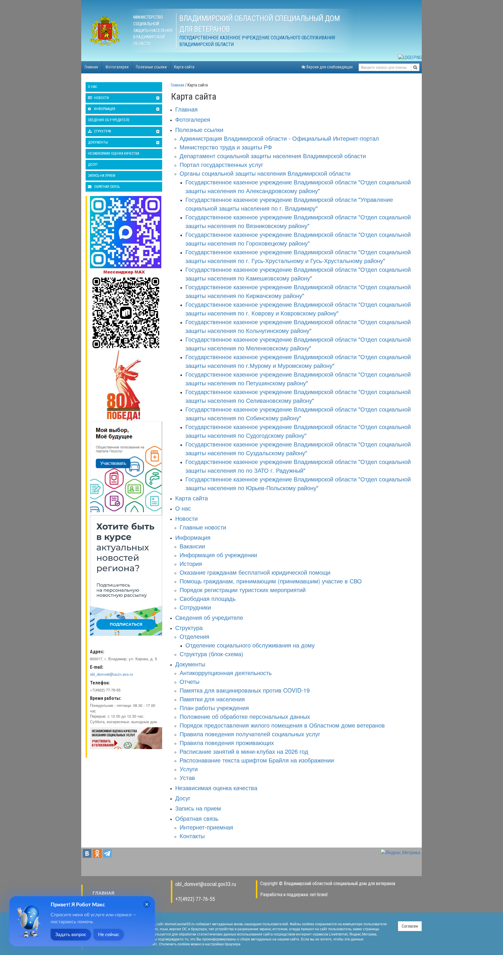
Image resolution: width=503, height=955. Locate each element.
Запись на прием (101, 176)
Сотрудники (195, 607)
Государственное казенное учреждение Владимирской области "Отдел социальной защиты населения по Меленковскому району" (298, 343)
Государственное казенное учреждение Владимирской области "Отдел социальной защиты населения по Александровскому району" (298, 186)
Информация (104, 109)
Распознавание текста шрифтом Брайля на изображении (257, 760)
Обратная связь (106, 187)
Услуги (189, 769)
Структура (102, 131)
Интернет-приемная (206, 827)
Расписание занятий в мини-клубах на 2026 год (244, 751)
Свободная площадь (207, 598)
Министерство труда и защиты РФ (226, 147)
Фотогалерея (117, 67)
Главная (91, 67)
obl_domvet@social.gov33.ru (205, 884)
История (191, 563)
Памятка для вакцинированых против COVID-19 (245, 690)
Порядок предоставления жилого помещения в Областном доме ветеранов (282, 725)
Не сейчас (108, 934)
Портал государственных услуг (221, 164)
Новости (101, 98)
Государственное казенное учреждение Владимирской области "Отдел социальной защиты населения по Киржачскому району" (298, 291)
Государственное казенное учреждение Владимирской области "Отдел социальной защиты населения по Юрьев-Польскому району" (298, 483)
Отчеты (189, 681)
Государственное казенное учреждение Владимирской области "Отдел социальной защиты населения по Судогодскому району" (298, 430)
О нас (92, 87)
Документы (98, 142)
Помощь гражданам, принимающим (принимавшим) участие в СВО (271, 581)
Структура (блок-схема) (211, 653)
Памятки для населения (212, 699)
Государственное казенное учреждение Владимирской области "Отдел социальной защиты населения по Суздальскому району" (298, 448)
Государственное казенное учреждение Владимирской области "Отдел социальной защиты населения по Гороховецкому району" (298, 238)
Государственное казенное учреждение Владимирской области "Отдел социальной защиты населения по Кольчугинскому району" (298, 326)
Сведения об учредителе (109, 120)
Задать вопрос (70, 934)
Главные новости (203, 527)
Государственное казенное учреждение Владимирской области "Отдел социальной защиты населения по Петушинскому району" (298, 378)
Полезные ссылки (151, 67)
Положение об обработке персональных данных (245, 716)
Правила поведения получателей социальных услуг (250, 734)
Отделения (194, 636)
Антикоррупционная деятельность (226, 672)
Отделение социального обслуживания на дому (250, 645)
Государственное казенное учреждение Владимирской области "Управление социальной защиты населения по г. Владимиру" (289, 203)
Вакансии (192, 546)
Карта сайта (184, 67)
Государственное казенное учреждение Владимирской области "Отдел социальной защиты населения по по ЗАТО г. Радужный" (298, 465)
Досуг (93, 165)
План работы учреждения (214, 707)
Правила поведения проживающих (227, 742)
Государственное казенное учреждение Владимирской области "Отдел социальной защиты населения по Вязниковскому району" (298, 221)
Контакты (192, 836)
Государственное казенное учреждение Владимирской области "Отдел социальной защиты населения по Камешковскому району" (298, 273)
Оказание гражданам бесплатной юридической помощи (255, 572)
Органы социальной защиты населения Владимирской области (265, 173)
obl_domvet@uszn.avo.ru (111, 674)
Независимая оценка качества (113, 153)
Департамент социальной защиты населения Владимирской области (273, 155)
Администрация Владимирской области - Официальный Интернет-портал (279, 138)
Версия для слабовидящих (329, 67)
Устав (187, 777)
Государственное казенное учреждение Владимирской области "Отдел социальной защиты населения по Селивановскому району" (298, 396)
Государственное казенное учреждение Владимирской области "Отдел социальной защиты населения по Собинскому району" (298, 413)
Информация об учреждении (218, 554)
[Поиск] (415, 67)
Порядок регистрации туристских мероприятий (243, 589)
